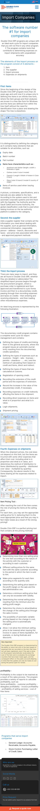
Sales (19, 751)
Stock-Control (15, 749)
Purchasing (27, 749)
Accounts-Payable (27, 745)
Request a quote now (21, 808)
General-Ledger (16, 743)
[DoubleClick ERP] (10, 7)
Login (8, 2)
